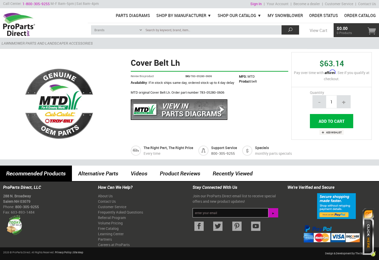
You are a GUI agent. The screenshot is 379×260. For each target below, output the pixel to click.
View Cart (318, 30)
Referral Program (112, 217)
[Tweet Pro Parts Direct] (218, 226)
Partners (105, 239)
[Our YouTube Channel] (256, 226)
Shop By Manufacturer (181, 15)
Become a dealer (306, 3)
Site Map (78, 252)
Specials (262, 147)
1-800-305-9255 (36, 3)
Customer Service (339, 3)
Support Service (224, 147)
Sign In (256, 3)
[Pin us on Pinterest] (236, 226)
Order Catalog (360, 15)
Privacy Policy (63, 252)
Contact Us (367, 3)
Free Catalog (108, 228)
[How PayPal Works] (336, 206)
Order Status (323, 15)
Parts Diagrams (133, 15)
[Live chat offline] (368, 231)
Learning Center (111, 233)
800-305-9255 (223, 153)
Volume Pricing (110, 223)
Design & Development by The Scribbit (347, 253)
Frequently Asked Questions (120, 212)
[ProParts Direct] (44, 22)
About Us (105, 195)
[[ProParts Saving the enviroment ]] (14, 223)
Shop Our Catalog (237, 15)
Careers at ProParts (114, 244)
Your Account (278, 3)
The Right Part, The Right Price (168, 147)
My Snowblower (285, 15)
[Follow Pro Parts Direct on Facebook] (199, 226)
